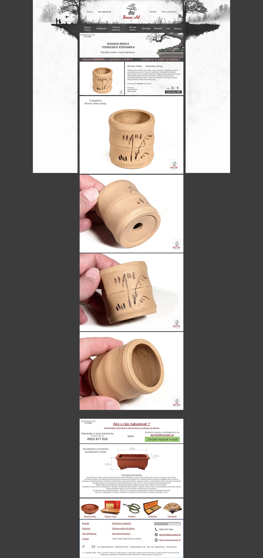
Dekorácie (172, 516)
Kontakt (85, 523)
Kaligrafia (152, 516)
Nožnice (131, 516)
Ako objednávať (89, 533)
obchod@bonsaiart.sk (170, 534)
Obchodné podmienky (122, 523)
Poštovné (86, 528)
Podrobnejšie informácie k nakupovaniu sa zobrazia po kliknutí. (132, 428)
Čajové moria (110, 516)
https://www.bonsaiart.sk (170, 540)
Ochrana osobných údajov (123, 528)
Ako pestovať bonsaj (121, 533)
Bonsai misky (90, 516)
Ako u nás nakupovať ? (131, 424)
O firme (85, 538)
